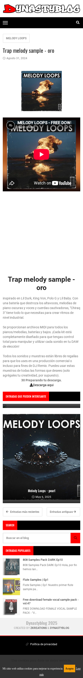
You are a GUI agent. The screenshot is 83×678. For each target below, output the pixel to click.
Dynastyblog (59, 628)
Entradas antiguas (62, 511)
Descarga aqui (43, 385)
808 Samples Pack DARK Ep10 (43, 559)
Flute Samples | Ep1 (35, 579)
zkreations (38, 628)
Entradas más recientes (24, 511)
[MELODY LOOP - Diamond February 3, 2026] (41, 406)
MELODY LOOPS (16, 38)
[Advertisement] (41, 234)
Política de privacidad (43, 644)
